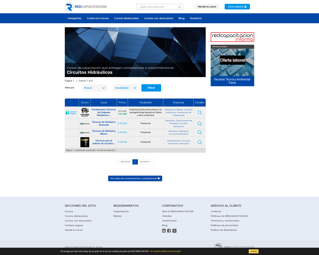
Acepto (253, 251)
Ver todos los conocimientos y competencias (134, 178)
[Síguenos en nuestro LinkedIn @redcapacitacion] (164, 231)
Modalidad (121, 87)
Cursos (69, 211)
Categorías (74, 18)
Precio (88, 87)
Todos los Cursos (98, 18)
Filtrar (151, 87)
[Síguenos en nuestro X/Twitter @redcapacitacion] (174, 231)
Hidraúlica (170, 120)
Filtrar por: (70, 88)
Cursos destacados (126, 18)
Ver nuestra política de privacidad (165, 251)
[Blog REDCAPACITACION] (232, 37)
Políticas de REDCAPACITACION (229, 216)
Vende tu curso (74, 230)
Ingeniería (183, 131)
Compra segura (74, 225)
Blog (182, 18)
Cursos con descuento (158, 18)
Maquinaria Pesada (174, 109)
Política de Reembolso (224, 230)
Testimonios (169, 220)
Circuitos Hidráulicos (178, 134)
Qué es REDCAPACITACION (177, 211)
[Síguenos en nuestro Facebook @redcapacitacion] (169, 231)
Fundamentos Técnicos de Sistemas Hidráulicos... (104, 112)
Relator (117, 216)
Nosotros (196, 18)
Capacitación (121, 211)
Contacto (216, 211)
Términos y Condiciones (225, 220)
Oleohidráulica (174, 140)
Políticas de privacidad (224, 225)
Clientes (167, 216)
